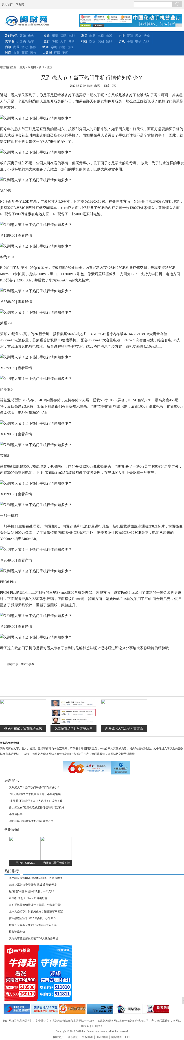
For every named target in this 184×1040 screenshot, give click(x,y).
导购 (23, 41)
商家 (25, 52)
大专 (63, 41)
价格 (70, 47)
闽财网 (20, 4)
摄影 (33, 47)
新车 (31, 41)
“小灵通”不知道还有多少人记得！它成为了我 (35, 800)
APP (146, 41)
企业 (121, 36)
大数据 (47, 52)
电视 (101, 36)
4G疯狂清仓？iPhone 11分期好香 (28, 898)
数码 (109, 41)
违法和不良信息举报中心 (17, 1009)
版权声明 (87, 1037)
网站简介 (58, 1037)
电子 (138, 41)
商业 (16, 47)
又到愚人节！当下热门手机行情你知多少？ (34, 787)
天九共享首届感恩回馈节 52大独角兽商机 (33, 938)
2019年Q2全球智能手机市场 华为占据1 (32, 821)
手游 (130, 41)
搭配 (63, 36)
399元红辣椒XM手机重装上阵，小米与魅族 (35, 794)
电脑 (92, 36)
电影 (71, 36)
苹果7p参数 (27, 664)
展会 (138, 36)
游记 (25, 47)
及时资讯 (11, 36)
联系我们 (73, 1037)
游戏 (121, 41)
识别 (101, 41)
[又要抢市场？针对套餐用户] (73, 724)
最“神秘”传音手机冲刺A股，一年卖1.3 (31, 891)
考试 (55, 41)
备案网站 (155, 1009)
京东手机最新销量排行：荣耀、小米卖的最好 (36, 904)
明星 (55, 36)
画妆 (33, 52)
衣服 (16, 52)
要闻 (23, 36)
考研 (71, 41)
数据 (92, 41)
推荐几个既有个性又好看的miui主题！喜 (33, 925)
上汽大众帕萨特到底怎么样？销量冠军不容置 (36, 911)
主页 (22, 67)
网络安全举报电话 (44, 1009)
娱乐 (47, 36)
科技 (84, 41)
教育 (47, 41)
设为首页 (7, 4)
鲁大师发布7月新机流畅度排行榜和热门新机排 (36, 807)
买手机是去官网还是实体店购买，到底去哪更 (36, 878)
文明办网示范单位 (72, 1009)
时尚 (8, 52)
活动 (146, 36)
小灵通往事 (15, 814)
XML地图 (102, 1037)
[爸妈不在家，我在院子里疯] (23, 724)
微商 (45, 47)
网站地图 (116, 1037)
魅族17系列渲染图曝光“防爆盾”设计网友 (33, 884)
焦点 (31, 36)
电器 (109, 36)
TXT (127, 1037)
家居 (84, 36)
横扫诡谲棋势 (17, 931)
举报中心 (100, 1009)
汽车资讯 (11, 41)
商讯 (8, 47)
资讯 (41, 67)
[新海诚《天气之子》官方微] (124, 724)
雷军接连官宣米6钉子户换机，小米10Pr (32, 918)
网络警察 (127, 1009)
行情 (62, 47)
